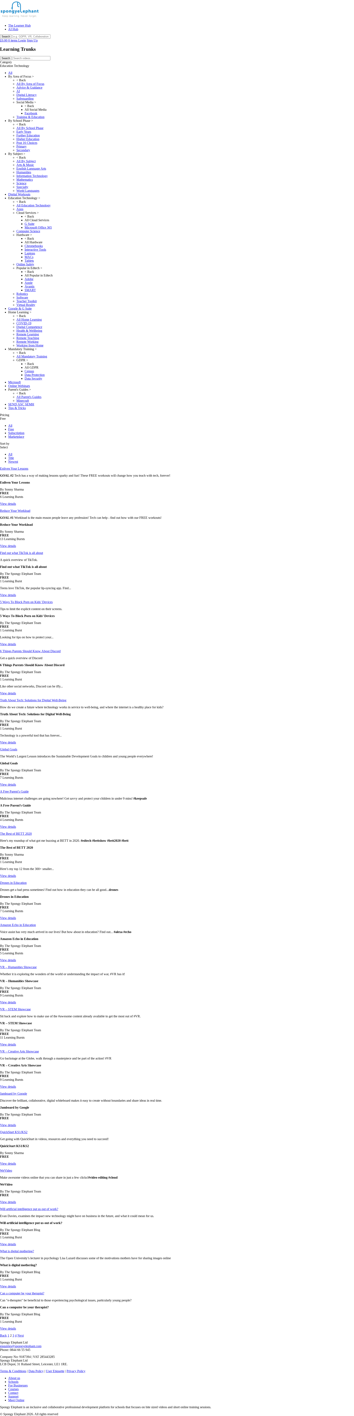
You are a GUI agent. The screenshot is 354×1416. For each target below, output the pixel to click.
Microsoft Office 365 (38, 227)
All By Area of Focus (30, 84)
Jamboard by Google (13, 1093)
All (10, 72)
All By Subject (26, 161)
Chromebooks (34, 246)
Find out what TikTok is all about (21, 553)
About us (14, 1378)
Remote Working (27, 341)
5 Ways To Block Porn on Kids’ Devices (26, 602)
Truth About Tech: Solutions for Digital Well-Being (33, 700)
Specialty (22, 187)
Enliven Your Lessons (14, 468)
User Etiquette (55, 1371)
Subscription (16, 433)
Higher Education (27, 139)
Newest (13, 461)
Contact (13, 1393)
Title (11, 458)
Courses (13, 1389)
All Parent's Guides (28, 397)
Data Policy (36, 1371)
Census (29, 371)
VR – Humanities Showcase (18, 967)
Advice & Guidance (29, 87)
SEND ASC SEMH (21, 404)
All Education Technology (33, 205)
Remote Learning (27, 334)
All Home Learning (29, 319)
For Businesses (18, 1385)
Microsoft (14, 382)
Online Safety (25, 264)
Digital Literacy (26, 95)
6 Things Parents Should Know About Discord (30, 651)
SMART (30, 290)
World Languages (27, 190)
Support (13, 1396)
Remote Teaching (27, 338)
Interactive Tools (35, 249)
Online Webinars (19, 386)
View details (8, 503)
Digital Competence (29, 327)
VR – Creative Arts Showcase (19, 1051)
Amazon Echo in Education (18, 925)
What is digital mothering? (17, 1251)
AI (18, 91)
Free (11, 429)
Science (21, 183)
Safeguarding (25, 98)
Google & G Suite (20, 308)
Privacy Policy (76, 1371)
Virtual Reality (25, 305)
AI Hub (13, 29)
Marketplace (16, 436)
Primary (21, 146)
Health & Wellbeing (29, 330)
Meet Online (16, 1400)
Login (22, 40)
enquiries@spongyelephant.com (20, 1346)
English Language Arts (31, 168)
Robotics (22, 294)
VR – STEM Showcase (15, 1009)
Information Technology (32, 176)
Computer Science (28, 231)
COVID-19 (23, 323)
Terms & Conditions (13, 1371)
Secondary (23, 150)
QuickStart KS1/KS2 (13, 1132)
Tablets (29, 260)
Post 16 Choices (26, 142)
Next (20, 1335)
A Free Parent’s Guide (14, 791)
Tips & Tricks (17, 408)
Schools (13, 1381)
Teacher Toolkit (26, 301)
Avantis (29, 286)
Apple (29, 282)
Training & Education (30, 117)
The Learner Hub (19, 25)
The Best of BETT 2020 (16, 833)
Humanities (23, 172)
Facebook (31, 113)
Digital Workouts (19, 194)
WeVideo (6, 1170)
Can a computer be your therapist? (22, 1293)
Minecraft (22, 400)
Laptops (30, 253)
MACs (29, 257)
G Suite (29, 224)
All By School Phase (29, 128)
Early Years (23, 131)
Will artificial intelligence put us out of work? (29, 1209)
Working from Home (29, 345)
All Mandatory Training (31, 356)
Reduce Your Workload (15, 510)
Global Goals (8, 749)
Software (22, 297)
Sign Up (32, 40)
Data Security (33, 378)
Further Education (28, 135)
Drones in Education (13, 883)
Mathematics (24, 179)
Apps (19, 209)
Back (3, 1335)
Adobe (29, 279)
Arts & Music (25, 165)
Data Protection (35, 375)
